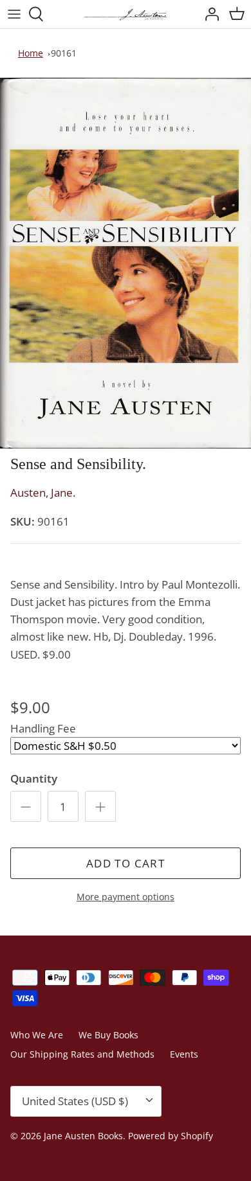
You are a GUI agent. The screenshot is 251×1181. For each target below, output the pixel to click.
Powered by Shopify (170, 1136)
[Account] (208, 14)
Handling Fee (43, 728)
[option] (125, 263)
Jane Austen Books (83, 1136)
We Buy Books (108, 1035)
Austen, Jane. (42, 492)
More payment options (125, 897)
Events (184, 1054)
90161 (64, 53)
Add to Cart (125, 863)
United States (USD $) (75, 1101)
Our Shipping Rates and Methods (82, 1054)
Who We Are (36, 1035)
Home (30, 53)
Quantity (33, 778)
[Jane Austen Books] (125, 14)
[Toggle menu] (14, 14)
